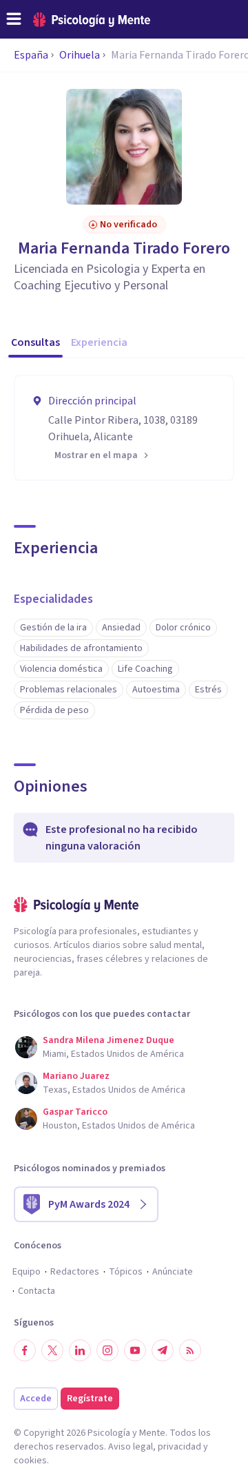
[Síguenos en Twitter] (52, 1350)
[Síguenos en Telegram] (163, 1350)
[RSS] (190, 1350)
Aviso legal (130, 1447)
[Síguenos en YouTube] (135, 1350)
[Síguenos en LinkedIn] (80, 1350)
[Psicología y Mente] (91, 19)
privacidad (179, 1447)
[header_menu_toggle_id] (14, 19)
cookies (30, 1460)
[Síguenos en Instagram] (107, 1350)
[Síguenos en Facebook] (25, 1350)
